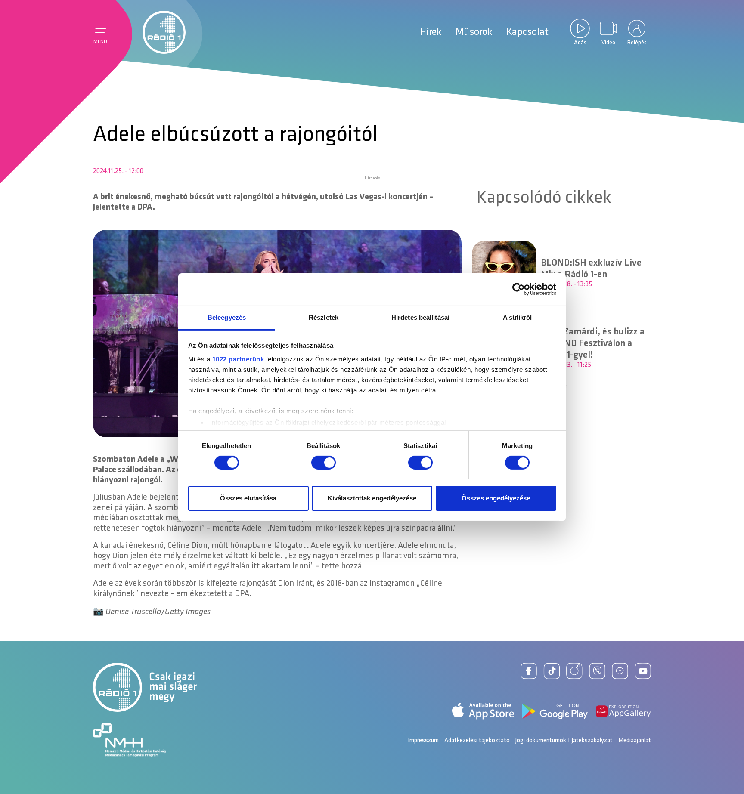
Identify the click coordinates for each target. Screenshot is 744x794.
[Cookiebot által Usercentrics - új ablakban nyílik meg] (518, 289)
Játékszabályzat (592, 741)
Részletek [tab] (323, 317)
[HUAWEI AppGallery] (623, 711)
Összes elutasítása (248, 498)
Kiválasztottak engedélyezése (372, 498)
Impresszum (423, 741)
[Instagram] (574, 671)
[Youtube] (643, 671)
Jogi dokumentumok (540, 741)
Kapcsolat (527, 32)
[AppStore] (483, 711)
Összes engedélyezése (496, 498)
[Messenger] (620, 671)
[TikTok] (551, 671)
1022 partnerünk (238, 358)
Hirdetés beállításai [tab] (420, 317)
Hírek (431, 32)
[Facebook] (529, 671)
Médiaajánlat (634, 741)
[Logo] (164, 32)
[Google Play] (555, 711)
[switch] (323, 463)
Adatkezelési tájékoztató (477, 741)
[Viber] (597, 671)
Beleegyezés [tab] (227, 317)
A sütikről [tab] (517, 317)
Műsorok (474, 32)
